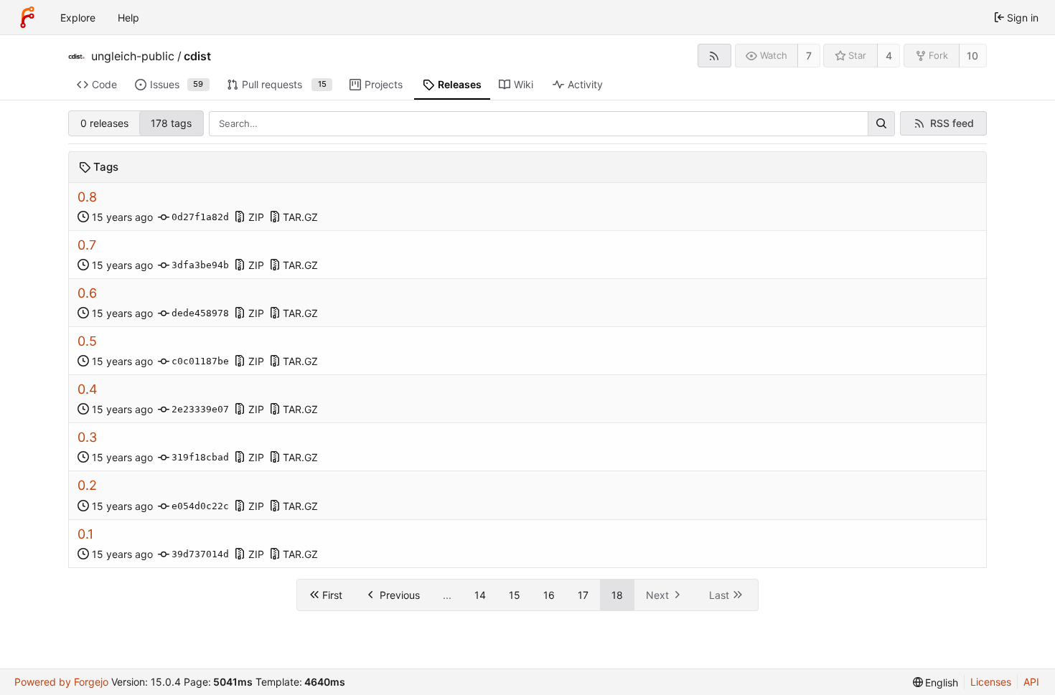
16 (549, 595)
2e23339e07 (200, 409)
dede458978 (200, 313)
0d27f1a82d (200, 217)
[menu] (936, 682)
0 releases (104, 123)
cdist (197, 56)
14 (480, 595)
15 (514, 595)
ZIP (256, 217)
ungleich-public (132, 56)
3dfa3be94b (200, 265)
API (1031, 682)
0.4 (88, 389)
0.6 (87, 293)
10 (972, 55)
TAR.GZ (300, 217)
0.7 (87, 244)
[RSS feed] (714, 55)
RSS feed (952, 123)
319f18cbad (200, 457)
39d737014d (200, 554)
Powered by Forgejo (61, 682)
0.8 (87, 196)
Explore (77, 17)
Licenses (990, 682)
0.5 (87, 341)
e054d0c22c (200, 506)
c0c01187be (200, 361)
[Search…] (881, 124)
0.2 (87, 485)
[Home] (27, 17)
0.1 (85, 534)
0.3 (87, 437)
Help (128, 17)
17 (583, 595)
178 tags (171, 123)
